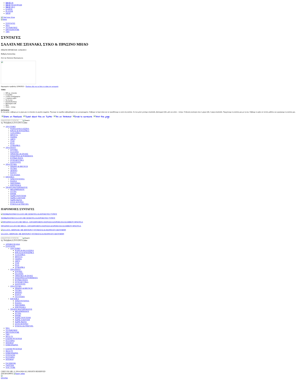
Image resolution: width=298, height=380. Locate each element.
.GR (9, 3)
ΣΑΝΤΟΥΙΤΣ (15, 162)
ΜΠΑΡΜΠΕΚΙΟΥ (17, 189)
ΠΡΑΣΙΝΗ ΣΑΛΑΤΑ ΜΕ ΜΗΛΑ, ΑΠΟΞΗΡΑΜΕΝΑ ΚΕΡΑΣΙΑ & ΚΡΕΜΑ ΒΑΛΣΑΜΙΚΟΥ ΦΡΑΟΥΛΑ (41, 226)
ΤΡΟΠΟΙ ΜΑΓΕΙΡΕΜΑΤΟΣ (16, 187)
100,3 (10, 7)
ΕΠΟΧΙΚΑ (10, 177)
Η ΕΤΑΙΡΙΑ (10, 341)
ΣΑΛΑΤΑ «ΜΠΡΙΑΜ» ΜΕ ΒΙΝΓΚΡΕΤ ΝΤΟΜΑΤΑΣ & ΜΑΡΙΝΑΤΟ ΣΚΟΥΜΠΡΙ (32, 234)
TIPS (7, 32)
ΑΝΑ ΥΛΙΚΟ (11, 127)
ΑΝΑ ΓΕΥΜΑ (11, 164)
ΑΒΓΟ (12, 139)
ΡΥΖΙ (12, 143)
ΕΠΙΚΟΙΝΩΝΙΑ (12, 345)
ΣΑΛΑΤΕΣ (14, 152)
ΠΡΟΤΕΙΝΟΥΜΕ (12, 30)
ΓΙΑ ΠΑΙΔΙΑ (15, 175)
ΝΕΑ (8, 25)
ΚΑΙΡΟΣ (9, 9)
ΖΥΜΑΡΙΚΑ (15, 145)
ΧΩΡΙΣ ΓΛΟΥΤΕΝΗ (18, 196)
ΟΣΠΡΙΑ (13, 137)
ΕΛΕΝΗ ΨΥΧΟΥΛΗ (14, 339)
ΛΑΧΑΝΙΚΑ (15, 133)
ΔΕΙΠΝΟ (13, 171)
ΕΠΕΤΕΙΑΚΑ (15, 185)
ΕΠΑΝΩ (4, 378)
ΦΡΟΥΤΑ (14, 135)
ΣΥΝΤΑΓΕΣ (10, 23)
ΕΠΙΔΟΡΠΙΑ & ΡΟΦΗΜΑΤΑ (21, 156)
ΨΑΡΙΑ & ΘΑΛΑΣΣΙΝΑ (19, 129)
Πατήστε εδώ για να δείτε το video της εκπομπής (42, 86)
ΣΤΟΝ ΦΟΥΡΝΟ (17, 202)
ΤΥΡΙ (12, 141)
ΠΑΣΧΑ (13, 181)
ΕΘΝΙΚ (13, 194)
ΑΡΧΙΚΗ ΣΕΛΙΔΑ (13, 244)
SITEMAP (10, 343)
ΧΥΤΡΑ (13, 192)
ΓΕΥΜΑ (13, 168)
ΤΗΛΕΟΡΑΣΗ (14, 5)
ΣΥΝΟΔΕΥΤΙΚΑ (17, 160)
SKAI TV (9, 336)
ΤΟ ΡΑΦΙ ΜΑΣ (11, 28)
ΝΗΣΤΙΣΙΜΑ (15, 183)
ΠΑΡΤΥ (13, 173)
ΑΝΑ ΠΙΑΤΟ (11, 148)
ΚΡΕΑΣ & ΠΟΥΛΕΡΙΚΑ (19, 131)
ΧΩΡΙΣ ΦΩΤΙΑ (16, 200)
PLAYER (9, 11)
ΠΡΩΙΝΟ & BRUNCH (19, 166)
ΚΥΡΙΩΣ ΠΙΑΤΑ (16, 158)
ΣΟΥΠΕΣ (14, 150)
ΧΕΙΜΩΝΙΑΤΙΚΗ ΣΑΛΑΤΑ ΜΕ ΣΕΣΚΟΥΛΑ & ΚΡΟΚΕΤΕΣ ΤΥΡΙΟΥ (28, 218)
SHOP (8, 13)
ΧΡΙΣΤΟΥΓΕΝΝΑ (17, 179)
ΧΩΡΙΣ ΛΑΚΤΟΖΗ (17, 198)
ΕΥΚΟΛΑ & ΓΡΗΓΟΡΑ (19, 204)
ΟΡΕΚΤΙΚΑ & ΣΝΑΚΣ (19, 154)
